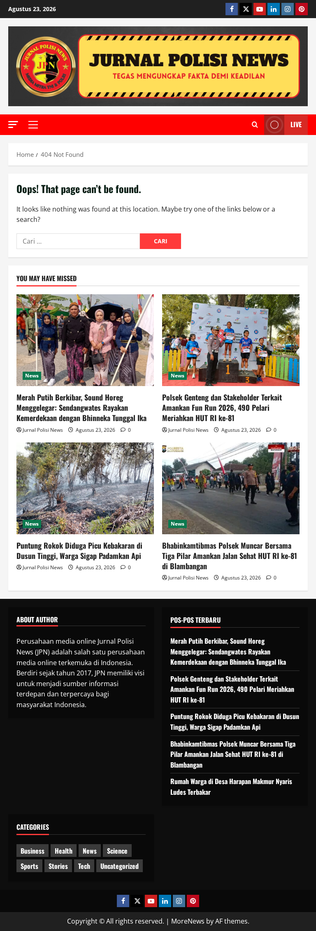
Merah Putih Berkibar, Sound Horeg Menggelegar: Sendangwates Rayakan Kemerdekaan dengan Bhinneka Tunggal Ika (81, 407)
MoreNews (187, 921)
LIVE (296, 124)
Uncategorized (119, 866)
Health (63, 851)
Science (117, 851)
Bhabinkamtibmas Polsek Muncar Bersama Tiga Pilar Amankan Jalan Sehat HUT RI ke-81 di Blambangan (229, 555)
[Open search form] (255, 124)
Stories (58, 866)
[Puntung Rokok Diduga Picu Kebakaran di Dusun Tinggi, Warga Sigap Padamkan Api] (85, 488)
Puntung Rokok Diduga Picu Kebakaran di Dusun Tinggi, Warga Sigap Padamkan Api (79, 550)
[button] (13, 124)
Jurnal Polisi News (43, 429)
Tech (84, 866)
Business (32, 851)
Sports (29, 866)
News (32, 375)
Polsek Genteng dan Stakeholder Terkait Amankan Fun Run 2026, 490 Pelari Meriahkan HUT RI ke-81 (222, 407)
